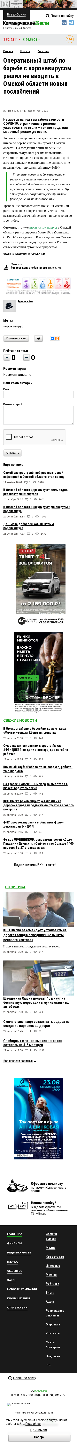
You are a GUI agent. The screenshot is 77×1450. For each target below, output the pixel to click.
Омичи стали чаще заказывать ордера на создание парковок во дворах (36, 1023)
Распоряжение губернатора (29, 267)
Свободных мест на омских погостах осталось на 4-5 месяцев (32, 1043)
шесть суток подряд (43, 227)
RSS (48, 1365)
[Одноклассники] (57, 338)
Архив (50, 1301)
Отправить (12, 452)
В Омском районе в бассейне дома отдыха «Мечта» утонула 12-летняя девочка (34, 731)
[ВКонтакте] (52, 338)
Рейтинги (52, 1283)
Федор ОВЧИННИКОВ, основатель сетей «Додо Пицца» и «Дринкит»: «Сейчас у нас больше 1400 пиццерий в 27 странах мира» (38, 844)
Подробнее (33, 1423)
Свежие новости (20, 720)
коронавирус (13, 326)
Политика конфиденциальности (34, 1412)
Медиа (50, 1247)
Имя (6, 389)
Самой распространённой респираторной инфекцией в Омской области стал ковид (33, 475)
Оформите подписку (47, 1183)
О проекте (53, 1324)
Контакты (53, 1333)
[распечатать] (38, 341)
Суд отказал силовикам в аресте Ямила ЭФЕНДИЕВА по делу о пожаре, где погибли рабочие (35, 750)
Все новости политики (18, 1061)
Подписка (53, 1356)
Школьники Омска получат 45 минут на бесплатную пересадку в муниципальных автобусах (36, 1002)
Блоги (50, 1292)
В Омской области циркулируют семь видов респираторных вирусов (35, 492)
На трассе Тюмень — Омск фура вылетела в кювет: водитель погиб (35, 786)
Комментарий (12, 404)
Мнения (51, 1274)
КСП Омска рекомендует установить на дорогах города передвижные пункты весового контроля (38, 805)
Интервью (53, 1265)
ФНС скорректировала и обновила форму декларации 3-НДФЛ (33, 824)
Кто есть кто (55, 1256)
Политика (15, 887)
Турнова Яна (25, 301)
